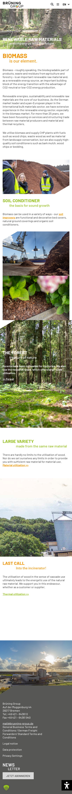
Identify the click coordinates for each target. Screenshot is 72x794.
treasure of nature (23, 357)
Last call (13, 563)
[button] (52, 4)
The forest (15, 352)
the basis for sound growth (29, 205)
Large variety (18, 441)
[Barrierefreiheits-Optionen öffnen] (67, 785)
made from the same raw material (41, 446)
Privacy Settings (12, 755)
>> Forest (8, 379)
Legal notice (10, 743)
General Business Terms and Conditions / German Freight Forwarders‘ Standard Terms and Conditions (22, 732)
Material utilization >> (15, 465)
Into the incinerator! (31, 568)
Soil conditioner (21, 200)
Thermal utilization (14, 594)
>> (27, 594)
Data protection (12, 749)
